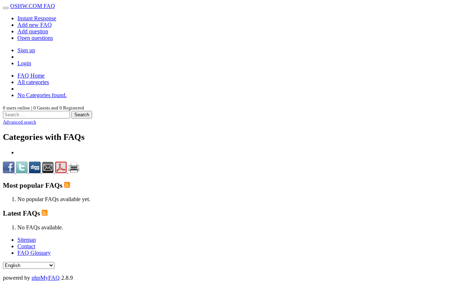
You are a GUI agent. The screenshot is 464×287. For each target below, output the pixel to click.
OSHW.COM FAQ (32, 6)
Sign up (26, 50)
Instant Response (36, 18)
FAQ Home (31, 75)
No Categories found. (42, 95)
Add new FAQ (34, 25)
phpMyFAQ (46, 278)
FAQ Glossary (34, 253)
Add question (32, 31)
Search (81, 114)
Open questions (35, 38)
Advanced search (19, 122)
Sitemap (26, 240)
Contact (26, 246)
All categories (33, 82)
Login (24, 63)
